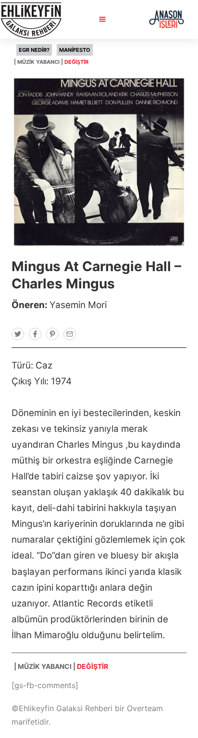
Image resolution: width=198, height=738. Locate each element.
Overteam (145, 708)
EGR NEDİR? (34, 50)
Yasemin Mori (78, 304)
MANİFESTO (74, 50)
